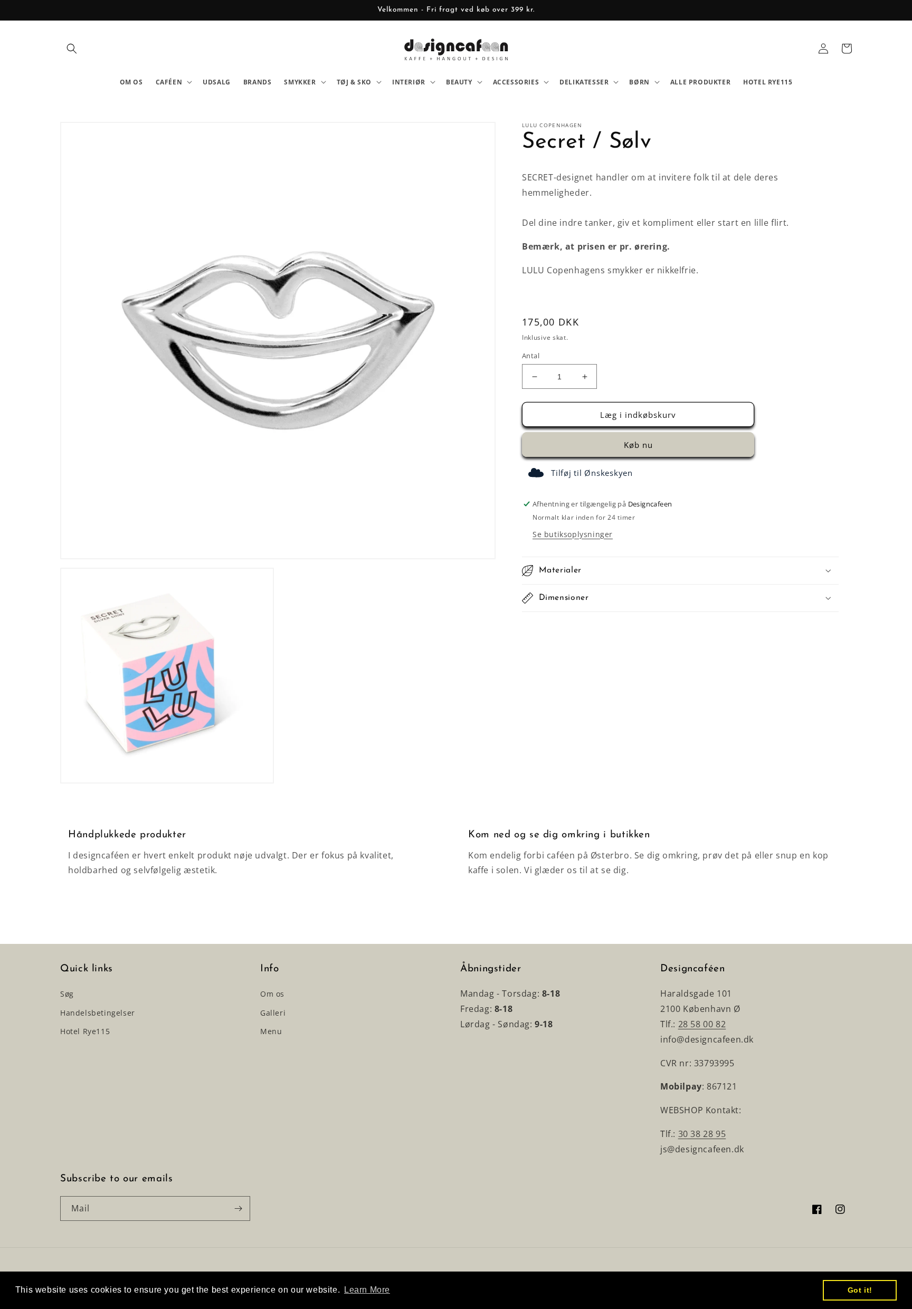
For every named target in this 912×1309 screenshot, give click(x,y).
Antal (530, 355)
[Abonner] (238, 1208)
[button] (71, 48)
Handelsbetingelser (97, 1013)
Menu (271, 1031)
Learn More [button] (367, 1289)
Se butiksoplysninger (573, 534)
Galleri (273, 1013)
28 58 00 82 (702, 1024)
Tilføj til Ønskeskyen (592, 472)
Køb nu (638, 445)
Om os (272, 994)
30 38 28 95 (702, 1134)
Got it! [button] (860, 1290)
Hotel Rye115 (85, 1031)
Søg (67, 994)
